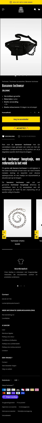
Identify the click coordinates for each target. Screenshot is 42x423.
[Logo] (21, 9)
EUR (16, 380)
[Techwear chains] (17, 218)
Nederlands (6, 380)
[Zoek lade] (35, 9)
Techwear (5, 81)
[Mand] (39, 9)
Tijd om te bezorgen (28, 136)
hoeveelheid (6, 112)
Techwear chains (17, 241)
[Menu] (3, 9)
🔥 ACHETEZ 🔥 (21, 128)
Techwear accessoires (17, 81)
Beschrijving (10, 136)
